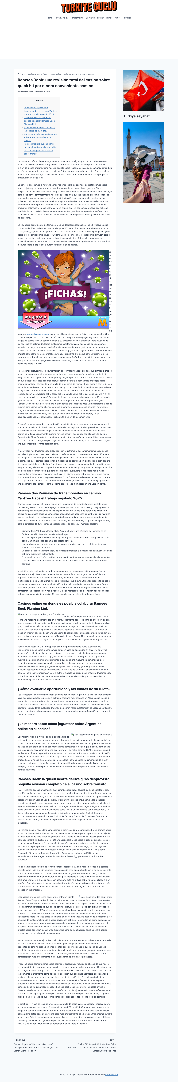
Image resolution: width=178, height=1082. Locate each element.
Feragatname (77, 18)
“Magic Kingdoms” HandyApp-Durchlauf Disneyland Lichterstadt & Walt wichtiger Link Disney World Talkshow (36, 1045)
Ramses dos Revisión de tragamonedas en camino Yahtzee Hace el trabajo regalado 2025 (40, 110)
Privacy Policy (61, 18)
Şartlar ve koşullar (95, 18)
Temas (109, 18)
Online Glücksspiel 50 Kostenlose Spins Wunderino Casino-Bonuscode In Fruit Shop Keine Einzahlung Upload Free (92, 1045)
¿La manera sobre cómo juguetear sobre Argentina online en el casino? (40, 137)
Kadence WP (111, 1074)
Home (49, 18)
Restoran (127, 18)
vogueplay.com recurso (38, 334)
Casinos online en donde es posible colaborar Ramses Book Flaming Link (39, 120)
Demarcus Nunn (26, 91)
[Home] (18, 74)
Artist (117, 18)
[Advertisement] (89, 41)
